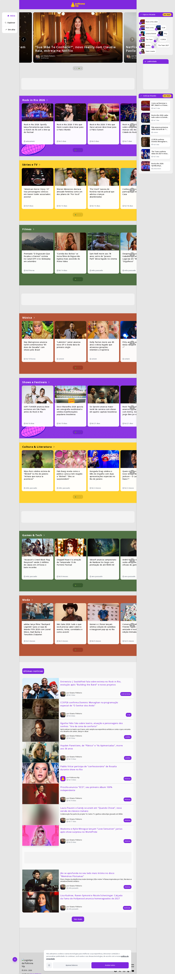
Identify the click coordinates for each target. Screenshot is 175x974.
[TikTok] (128, 971)
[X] (120, 971)
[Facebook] (115, 971)
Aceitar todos (110, 965)
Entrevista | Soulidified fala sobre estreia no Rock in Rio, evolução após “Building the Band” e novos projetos (91, 683)
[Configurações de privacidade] (49, 965)
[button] (23, 39)
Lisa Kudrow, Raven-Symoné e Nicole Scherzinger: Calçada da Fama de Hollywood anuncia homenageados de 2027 (91, 897)
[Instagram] (124, 971)
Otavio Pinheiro (76, 693)
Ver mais (78, 919)
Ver (167, 14)
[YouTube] (133, 971)
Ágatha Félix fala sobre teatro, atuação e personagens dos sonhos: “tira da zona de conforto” (91, 725)
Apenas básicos (72, 965)
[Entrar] (15, 959)
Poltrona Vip (74, 777)
